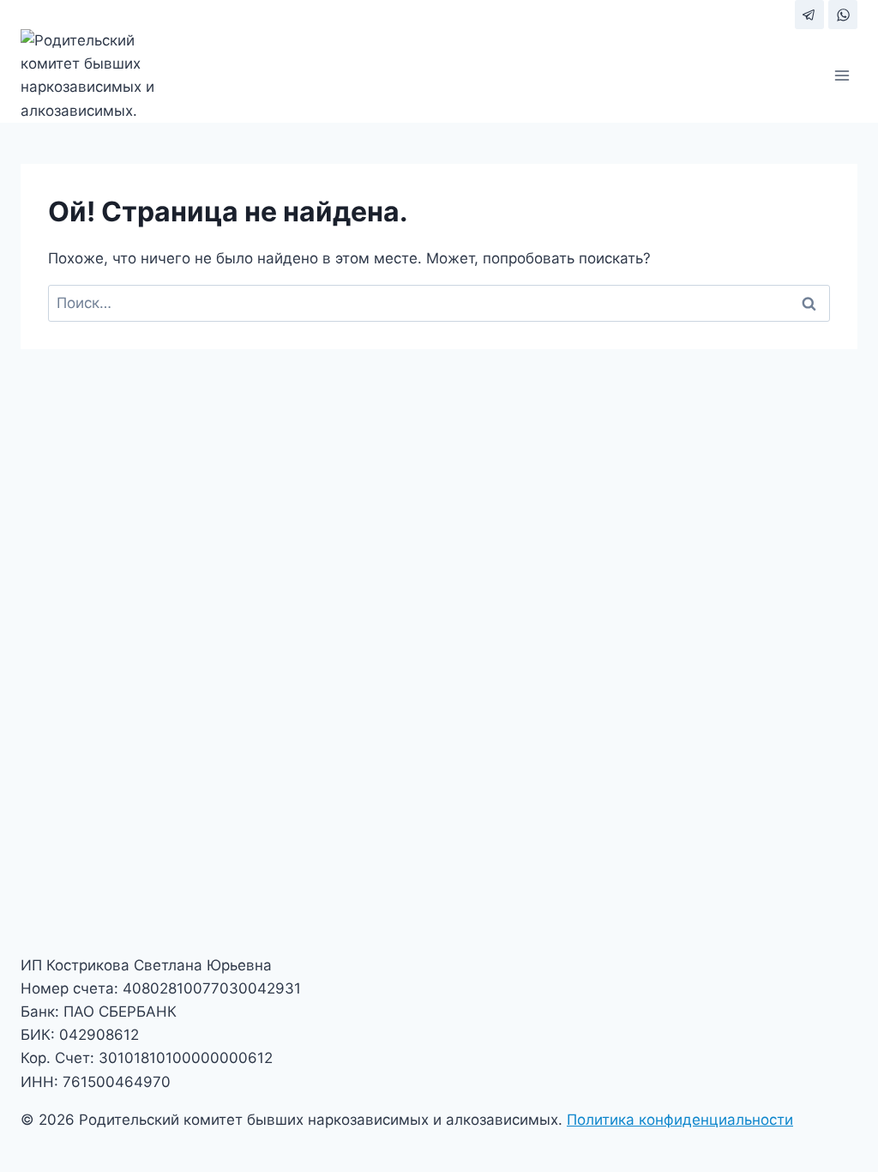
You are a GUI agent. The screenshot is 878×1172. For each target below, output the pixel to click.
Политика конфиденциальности (680, 1119)
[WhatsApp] (842, 14)
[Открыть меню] (841, 76)
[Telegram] (809, 14)
